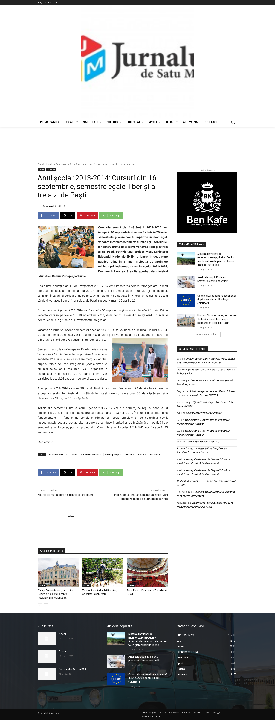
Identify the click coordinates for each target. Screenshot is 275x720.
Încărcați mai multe (206, 334)
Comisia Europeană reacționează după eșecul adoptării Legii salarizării (217, 299)
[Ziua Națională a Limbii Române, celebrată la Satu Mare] (102, 572)
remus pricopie (113, 454)
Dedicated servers (187, 481)
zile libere (155, 454)
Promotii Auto (185, 448)
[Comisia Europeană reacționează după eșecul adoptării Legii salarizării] (186, 300)
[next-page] (46, 605)
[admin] (40, 206)
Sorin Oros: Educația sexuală (202, 441)
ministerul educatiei (91, 454)
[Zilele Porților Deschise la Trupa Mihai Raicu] (147, 572)
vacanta (142, 454)
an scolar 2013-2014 (58, 454)
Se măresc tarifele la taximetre (203, 413)
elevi (74, 454)
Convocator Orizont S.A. (73, 669)
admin (49, 205)
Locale (49, 164)
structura (129, 454)
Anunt (62, 633)
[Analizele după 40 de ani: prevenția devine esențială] (186, 282)
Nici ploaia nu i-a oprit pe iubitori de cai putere (66, 495)
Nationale (51, 169)
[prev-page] (40, 605)
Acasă (41, 164)
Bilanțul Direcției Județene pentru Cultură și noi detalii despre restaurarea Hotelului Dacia (55, 594)
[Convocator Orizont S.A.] (47, 674)
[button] (232, 122)
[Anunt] (47, 638)
